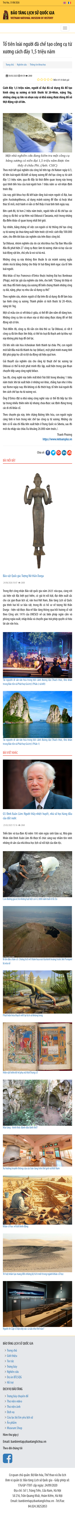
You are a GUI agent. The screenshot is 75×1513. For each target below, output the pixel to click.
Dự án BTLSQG (14, 1377)
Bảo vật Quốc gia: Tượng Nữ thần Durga (23, 576)
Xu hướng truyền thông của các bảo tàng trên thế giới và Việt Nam (31, 1168)
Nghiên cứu (22, 64)
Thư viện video (14, 1401)
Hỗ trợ (10, 1383)
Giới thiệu (12, 1356)
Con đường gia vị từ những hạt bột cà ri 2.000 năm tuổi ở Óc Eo (30, 899)
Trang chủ (10, 64)
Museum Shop (14, 1428)
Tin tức (10, 1361)
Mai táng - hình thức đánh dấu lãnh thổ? (20, 1127)
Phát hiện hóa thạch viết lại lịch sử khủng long (23, 1015)
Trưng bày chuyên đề (17, 1396)
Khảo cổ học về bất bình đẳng (15, 1226)
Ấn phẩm (12, 1423)
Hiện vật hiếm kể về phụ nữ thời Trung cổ (20, 1072)
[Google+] (58, 452)
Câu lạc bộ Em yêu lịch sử (20, 1417)
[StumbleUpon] (69, 452)
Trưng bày (12, 1367)
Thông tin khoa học (38, 64)
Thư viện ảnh (13, 1407)
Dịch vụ (10, 1412)
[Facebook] (48, 452)
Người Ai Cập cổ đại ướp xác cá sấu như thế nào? (23, 1329)
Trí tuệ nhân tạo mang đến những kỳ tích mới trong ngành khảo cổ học (33, 1274)
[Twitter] (53, 452)
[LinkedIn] (64, 452)
